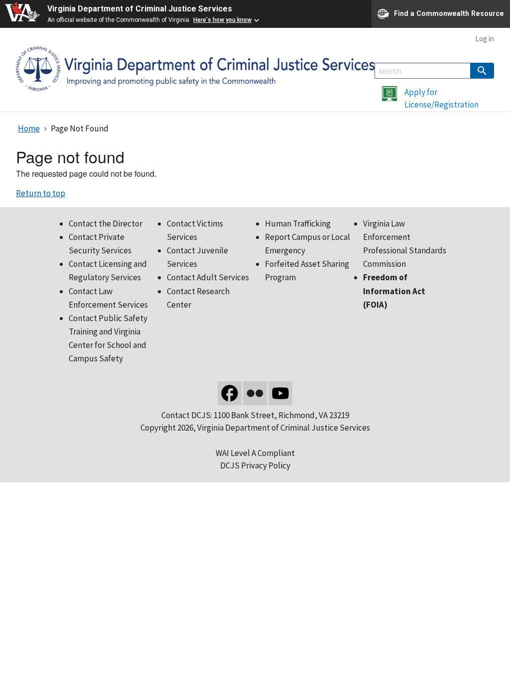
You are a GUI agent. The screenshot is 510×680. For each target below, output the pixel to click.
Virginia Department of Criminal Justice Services (139, 8)
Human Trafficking (298, 223)
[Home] (195, 67)
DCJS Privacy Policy (255, 465)
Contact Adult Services (208, 277)
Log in (484, 38)
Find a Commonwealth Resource (449, 13)
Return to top (40, 193)
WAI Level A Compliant (255, 453)
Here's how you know (222, 19)
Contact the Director (105, 223)
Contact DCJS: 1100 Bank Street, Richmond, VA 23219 (255, 415)
